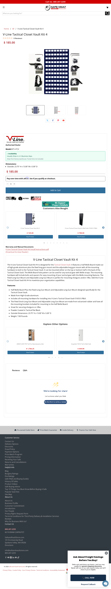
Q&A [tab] (25, 370)
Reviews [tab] (16, 370)
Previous (7, 227)
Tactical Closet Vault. (62, 265)
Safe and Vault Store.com (17, 566)
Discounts (9, 446)
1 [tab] (44, 243)
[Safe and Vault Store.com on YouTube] (8, 558)
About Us (8, 500)
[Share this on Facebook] (53, 120)
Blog (6, 471)
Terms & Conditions (42, 570)
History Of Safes (11, 481)
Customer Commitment (14, 506)
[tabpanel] (30, 225)
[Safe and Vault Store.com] (55, 7)
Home (6, 29)
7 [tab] (64, 243)
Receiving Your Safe (13, 459)
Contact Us (9, 441)
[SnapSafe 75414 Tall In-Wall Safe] (80, 335)
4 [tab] (54, 243)
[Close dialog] (106, 553)
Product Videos (11, 484)
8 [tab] (67, 243)
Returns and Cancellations (15, 462)
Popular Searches (12, 492)
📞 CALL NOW (88, 578)
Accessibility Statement (57, 570)
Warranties (9, 465)
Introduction (10, 508)
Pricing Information (13, 457)
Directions (9, 545)
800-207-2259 (59, 2)
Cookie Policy (17, 570)
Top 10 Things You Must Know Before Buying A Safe (26, 489)
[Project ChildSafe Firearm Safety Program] (55, 204)
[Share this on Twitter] (47, 120)
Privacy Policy (7, 570)
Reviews (8, 519)
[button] (105, 583)
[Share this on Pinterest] (58, 120)
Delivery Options (11, 444)
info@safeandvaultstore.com (16, 550)
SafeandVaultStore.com (14, 537)
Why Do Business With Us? (16, 521)
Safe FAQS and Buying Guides (17, 479)
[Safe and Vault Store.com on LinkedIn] (13, 558)
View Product (30, 237)
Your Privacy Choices (28, 570)
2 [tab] (47, 243)
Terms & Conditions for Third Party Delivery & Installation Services (32, 516)
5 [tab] (57, 243)
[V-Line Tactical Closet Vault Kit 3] (30, 219)
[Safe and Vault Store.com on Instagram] (11, 558)
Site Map (8, 494)
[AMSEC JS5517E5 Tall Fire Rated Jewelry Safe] (30, 335)
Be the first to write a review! (55, 402)
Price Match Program (13, 454)
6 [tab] (60, 243)
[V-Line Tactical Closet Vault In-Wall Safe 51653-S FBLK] (80, 219)
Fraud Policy (10, 449)
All (13, 29)
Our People (9, 511)
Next (103, 227)
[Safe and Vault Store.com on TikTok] (18, 558)
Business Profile (11, 503)
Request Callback (88, 584)
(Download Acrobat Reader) (17, 252)
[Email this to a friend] (63, 120)
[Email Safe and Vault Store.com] (16, 558)
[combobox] (55, 283)
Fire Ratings (9, 476)
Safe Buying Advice (12, 486)
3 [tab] (51, 243)
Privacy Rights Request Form (16, 513)
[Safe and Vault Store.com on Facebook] (6, 558)
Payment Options (12, 452)
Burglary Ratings (11, 473)
